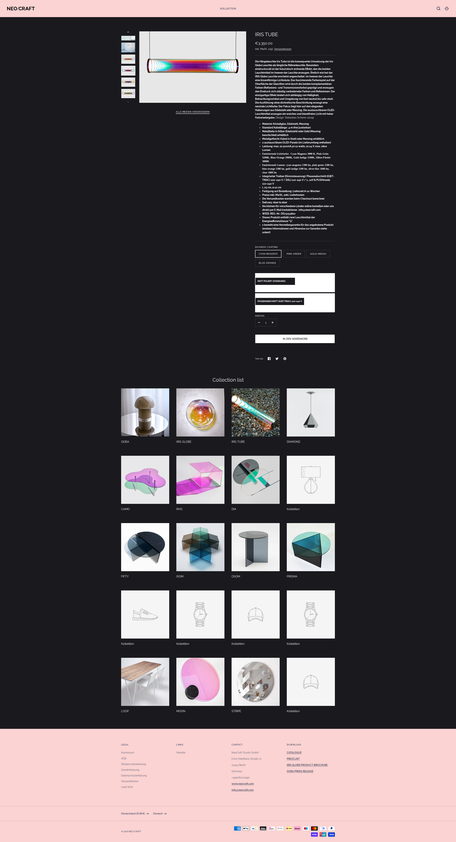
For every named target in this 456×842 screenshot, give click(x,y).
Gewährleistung (130, 769)
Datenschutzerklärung (134, 775)
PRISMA (292, 576)
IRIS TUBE (238, 441)
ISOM (179, 576)
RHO (179, 509)
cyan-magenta (268, 253)
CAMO (125, 509)
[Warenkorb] (447, 8)
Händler (181, 752)
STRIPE (236, 711)
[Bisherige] (128, 32)
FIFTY (125, 576)
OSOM (236, 576)
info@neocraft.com (310, 209)
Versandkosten (282, 49)
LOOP (125, 711)
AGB (123, 758)
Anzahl (260, 315)
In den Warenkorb (295, 338)
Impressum (127, 752)
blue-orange (267, 263)
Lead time (127, 787)
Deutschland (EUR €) (133, 813)
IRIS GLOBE (183, 441)
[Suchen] (438, 8)
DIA (234, 509)
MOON (180, 711)
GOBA (125, 441)
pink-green (294, 253)
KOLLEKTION (228, 8)
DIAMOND (293, 441)
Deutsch (158, 813)
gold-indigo (318, 253)
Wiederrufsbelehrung (133, 764)
